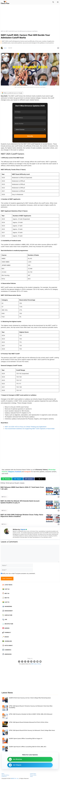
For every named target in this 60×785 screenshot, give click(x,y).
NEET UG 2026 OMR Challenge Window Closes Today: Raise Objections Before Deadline (21, 516)
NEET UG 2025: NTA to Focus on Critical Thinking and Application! (25, 426)
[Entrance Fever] (5, 2)
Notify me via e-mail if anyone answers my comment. (18, 573)
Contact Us (4, 776)
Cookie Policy (33, 773)
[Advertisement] (30, 18)
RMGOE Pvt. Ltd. (15, 778)
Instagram (27, 471)
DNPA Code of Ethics (36, 663)
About (3, 773)
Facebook (18, 471)
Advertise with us (5, 775)
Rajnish (5, 47)
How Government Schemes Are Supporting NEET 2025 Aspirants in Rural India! (30, 428)
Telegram (11, 471)
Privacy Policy (33, 775)
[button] (53, 2)
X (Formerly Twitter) (41, 469)
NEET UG (3, 31)
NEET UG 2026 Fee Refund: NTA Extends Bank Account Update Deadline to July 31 (19, 502)
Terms (31, 776)
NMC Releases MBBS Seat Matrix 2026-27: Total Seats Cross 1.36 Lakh (22, 488)
